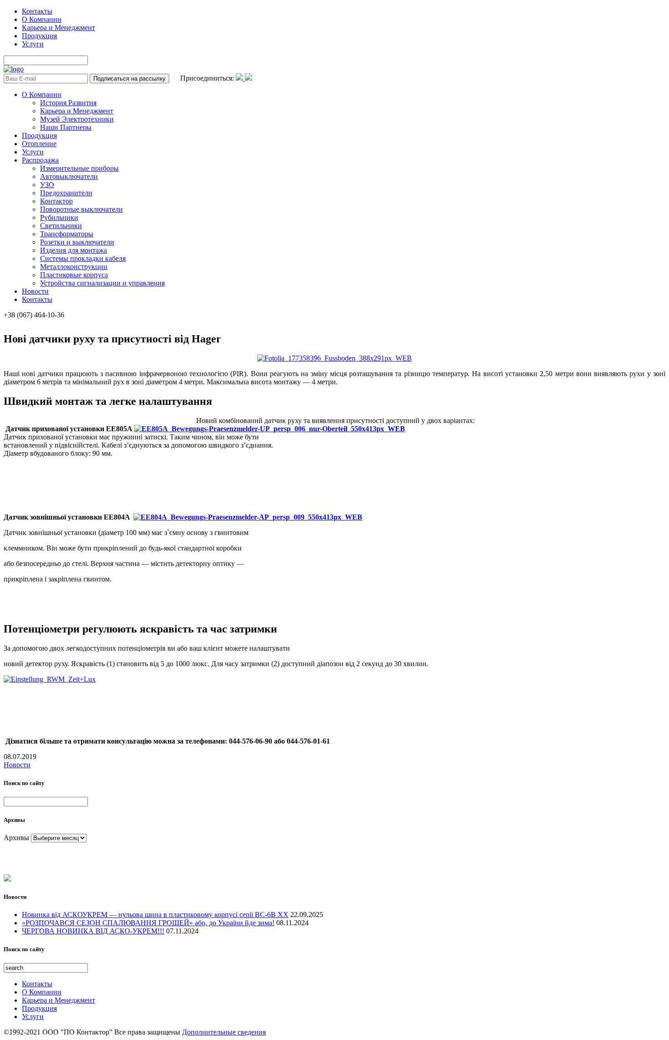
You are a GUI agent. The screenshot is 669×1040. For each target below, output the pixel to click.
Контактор (56, 201)
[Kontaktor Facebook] (240, 78)
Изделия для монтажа (73, 250)
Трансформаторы (66, 234)
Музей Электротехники (77, 119)
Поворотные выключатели (81, 209)
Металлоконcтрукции (73, 266)
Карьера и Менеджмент (58, 27)
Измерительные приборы (79, 168)
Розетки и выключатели (77, 242)
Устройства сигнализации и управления (102, 283)
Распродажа (40, 160)
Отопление (39, 144)
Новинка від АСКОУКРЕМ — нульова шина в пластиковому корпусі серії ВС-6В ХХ (155, 914)
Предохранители (66, 193)
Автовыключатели (69, 176)
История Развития (68, 103)
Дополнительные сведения (224, 1032)
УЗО (47, 185)
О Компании (41, 19)
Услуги (33, 44)
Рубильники (59, 217)
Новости (35, 291)
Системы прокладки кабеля (83, 258)
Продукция (39, 36)
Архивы (16, 837)
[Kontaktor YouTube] (248, 78)
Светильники (61, 225)
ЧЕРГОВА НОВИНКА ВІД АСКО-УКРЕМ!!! (93, 931)
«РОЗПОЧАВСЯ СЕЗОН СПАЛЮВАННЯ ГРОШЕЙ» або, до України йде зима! (148, 923)
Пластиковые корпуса (74, 275)
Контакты (37, 11)
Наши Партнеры (65, 127)
